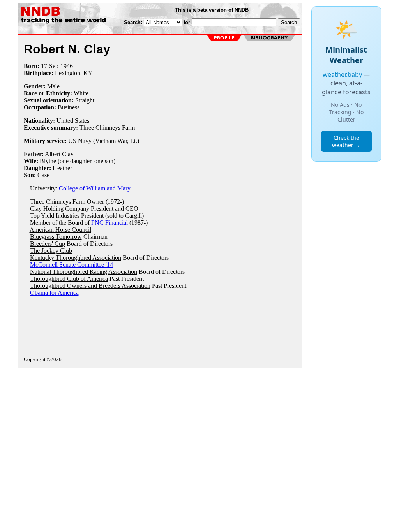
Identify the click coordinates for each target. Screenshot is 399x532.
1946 (66, 66)
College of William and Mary (95, 188)
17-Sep (49, 66)
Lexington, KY (74, 73)
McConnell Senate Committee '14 (71, 264)
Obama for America (54, 292)
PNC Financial (109, 222)
